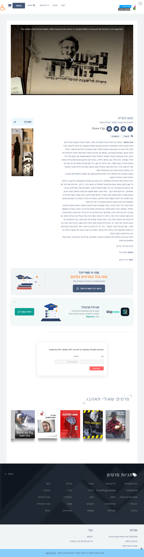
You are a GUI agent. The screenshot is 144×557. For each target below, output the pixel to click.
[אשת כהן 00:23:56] (48, 424)
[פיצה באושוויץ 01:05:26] (93, 424)
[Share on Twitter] (116, 129)
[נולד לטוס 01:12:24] (25, 424)
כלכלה (91, 490)
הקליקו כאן (51, 552)
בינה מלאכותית (130, 483)
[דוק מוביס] (126, 6)
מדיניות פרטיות (131, 541)
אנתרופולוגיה (131, 490)
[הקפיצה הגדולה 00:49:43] (115, 424)
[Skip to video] (140, 3)
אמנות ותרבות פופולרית (127, 497)
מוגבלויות (112, 510)
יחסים (113, 497)
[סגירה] (14, 302)
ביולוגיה (133, 510)
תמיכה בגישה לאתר (129, 546)
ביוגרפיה (133, 503)
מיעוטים (90, 503)
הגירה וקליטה (44, 497)
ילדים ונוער (111, 483)
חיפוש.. (30, 5)
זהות (48, 483)
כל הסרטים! (44, 5)
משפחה (90, 510)
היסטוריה (67, 497)
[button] (3, 6)
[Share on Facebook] (130, 129)
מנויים (55, 5)
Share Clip (98, 128)
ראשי (63, 5)
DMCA (90, 536)
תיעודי (91, 483)
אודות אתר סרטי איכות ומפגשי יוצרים (123, 536)
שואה (69, 503)
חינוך (91, 497)
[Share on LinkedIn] (123, 129)
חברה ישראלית (43, 503)
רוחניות (47, 490)
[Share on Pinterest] (109, 129)
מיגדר (69, 490)
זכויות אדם (67, 510)
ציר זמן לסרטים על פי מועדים (81, 541)
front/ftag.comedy (106, 490)
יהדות (47, 510)
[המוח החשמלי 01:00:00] (70, 423)
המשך (10, 473)
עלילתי (69, 483)
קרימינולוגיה (110, 503)
